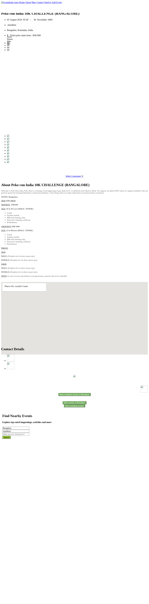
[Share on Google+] (8, 141)
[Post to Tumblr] (8, 147)
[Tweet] (8, 139)
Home (22, 2)
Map (34, 2)
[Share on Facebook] (8, 136)
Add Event (57, 2)
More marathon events (74, 406)
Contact (40, 2)
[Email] (8, 150)
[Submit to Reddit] (8, 156)
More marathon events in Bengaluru (74, 394)
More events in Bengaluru (74, 403)
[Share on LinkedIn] (8, 153)
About (28, 2)
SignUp (47, 2)
